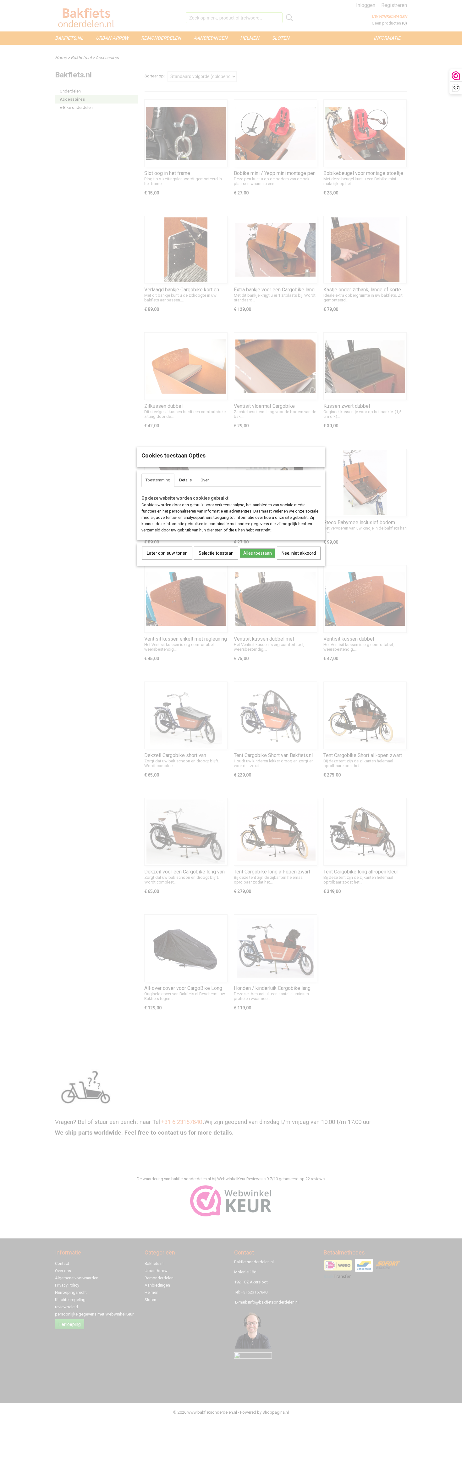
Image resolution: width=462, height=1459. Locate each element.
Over (205, 480)
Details (185, 480)
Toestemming (158, 480)
